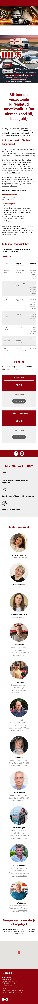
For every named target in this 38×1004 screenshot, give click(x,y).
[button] (19, 401)
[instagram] (22, 453)
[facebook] (16, 453)
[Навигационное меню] (35, 3)
